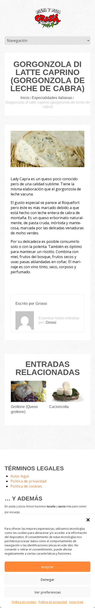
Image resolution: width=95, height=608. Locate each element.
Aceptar (47, 566)
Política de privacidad (53, 602)
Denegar (47, 579)
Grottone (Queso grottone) (24, 409)
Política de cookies (24, 602)
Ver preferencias (47, 592)
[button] (88, 520)
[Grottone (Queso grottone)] (28, 391)
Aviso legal (76, 602)
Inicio (25, 98)
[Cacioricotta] (66, 391)
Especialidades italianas (52, 98)
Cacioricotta (59, 407)
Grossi (41, 303)
